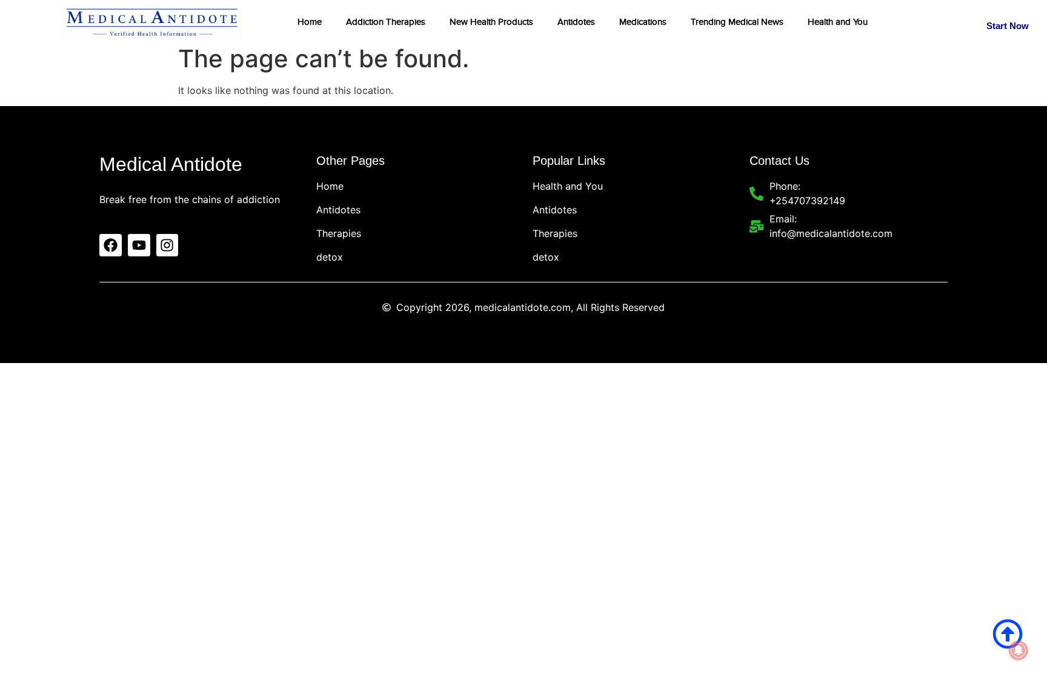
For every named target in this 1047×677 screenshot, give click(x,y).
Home (309, 21)
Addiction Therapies (385, 21)
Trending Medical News (737, 21)
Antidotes (576, 21)
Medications (642, 21)
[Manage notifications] (1018, 650)
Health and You (838, 21)
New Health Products (491, 21)
